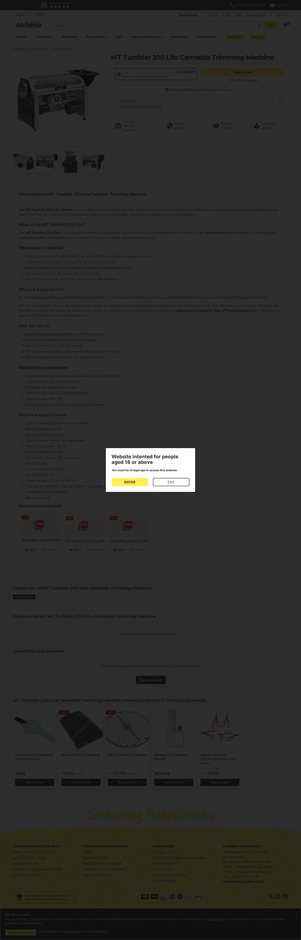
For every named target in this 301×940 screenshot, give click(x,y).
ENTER (129, 482)
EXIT (171, 482)
